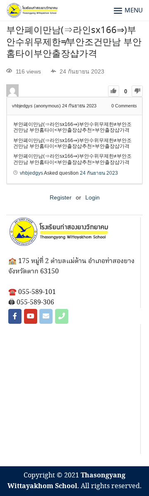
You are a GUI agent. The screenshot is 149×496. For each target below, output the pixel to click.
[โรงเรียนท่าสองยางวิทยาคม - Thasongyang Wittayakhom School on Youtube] (30, 316)
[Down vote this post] (137, 91)
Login (92, 197)
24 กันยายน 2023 (99, 173)
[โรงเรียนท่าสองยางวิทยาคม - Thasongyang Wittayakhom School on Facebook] (15, 316)
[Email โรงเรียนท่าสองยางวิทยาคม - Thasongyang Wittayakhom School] (46, 316)
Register (61, 197)
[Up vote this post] (113, 91)
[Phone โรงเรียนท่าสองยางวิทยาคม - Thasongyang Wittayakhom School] (61, 316)
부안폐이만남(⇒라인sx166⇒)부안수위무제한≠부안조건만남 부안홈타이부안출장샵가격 (74, 42)
